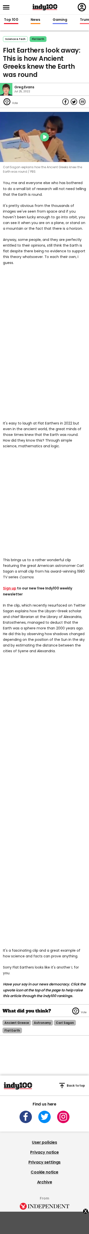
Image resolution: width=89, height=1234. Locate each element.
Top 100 (11, 20)
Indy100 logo (45, 7)
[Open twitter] (44, 1117)
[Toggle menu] (7, 7)
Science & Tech (15, 39)
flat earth (38, 39)
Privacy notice (44, 1152)
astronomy (42, 1023)
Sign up (9, 588)
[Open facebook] (26, 1117)
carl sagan (65, 1023)
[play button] (44, 137)
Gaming (60, 20)
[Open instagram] (63, 1117)
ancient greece (16, 1023)
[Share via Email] (82, 101)
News (35, 20)
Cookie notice (44, 1172)
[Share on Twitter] (74, 101)
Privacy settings (44, 1162)
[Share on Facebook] (65, 101)
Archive (44, 1182)
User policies (44, 1142)
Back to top (76, 1085)
